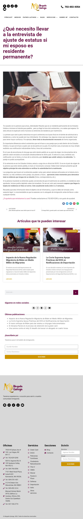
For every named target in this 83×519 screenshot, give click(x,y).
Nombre (64, 449)
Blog (42, 17)
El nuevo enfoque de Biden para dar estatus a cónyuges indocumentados (37, 323)
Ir (75, 292)
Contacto (74, 17)
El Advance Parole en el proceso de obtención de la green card (33, 326)
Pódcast (8, 17)
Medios (17, 17)
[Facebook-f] (4, 6)
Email (63, 456)
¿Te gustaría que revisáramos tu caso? (17, 198)
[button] (63, 203)
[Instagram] (8, 6)
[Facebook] (33, 308)
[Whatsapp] (16, 6)
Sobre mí (64, 17)
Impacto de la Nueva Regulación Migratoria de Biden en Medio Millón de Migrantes (21, 260)
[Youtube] (4, 9)
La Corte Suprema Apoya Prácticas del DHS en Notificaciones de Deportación (60, 260)
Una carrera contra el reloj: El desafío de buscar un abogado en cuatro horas (38, 328)
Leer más (9, 279)
